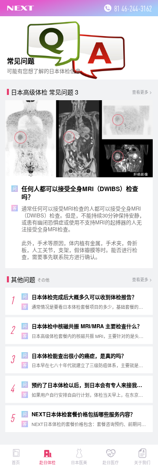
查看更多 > (142, 92)
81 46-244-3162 (133, 8)
